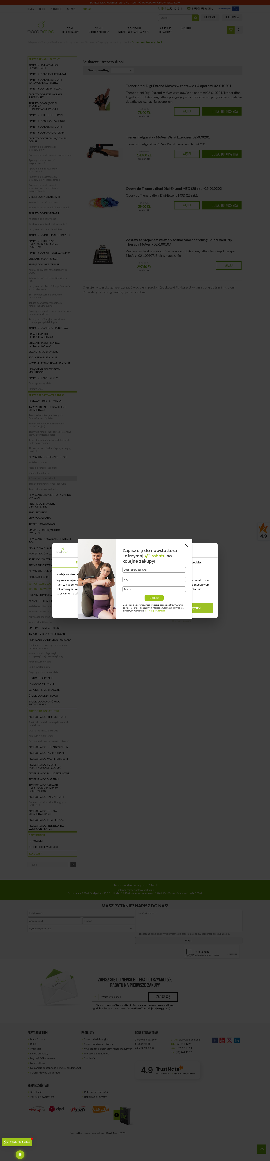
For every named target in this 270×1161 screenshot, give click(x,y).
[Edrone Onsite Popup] (135, 580)
